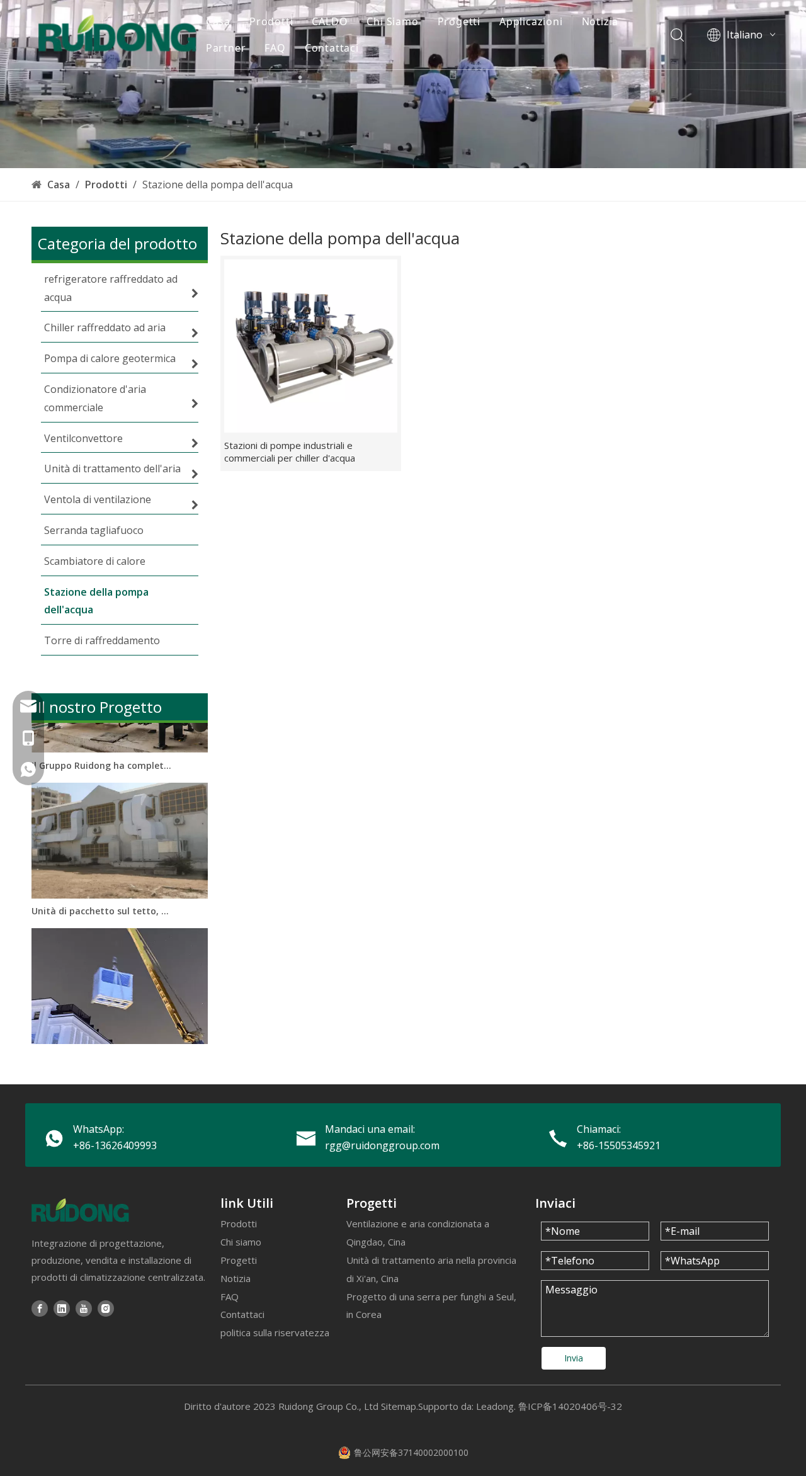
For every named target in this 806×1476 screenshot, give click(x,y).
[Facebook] (39, 1308)
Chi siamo (240, 1241)
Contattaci (332, 48)
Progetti (459, 21)
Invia (573, 1358)
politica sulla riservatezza (274, 1332)
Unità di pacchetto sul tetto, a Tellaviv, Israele (102, 901)
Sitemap (398, 1406)
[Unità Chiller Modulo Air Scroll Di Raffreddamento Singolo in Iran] (119, 1030)
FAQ (274, 48)
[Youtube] (84, 1308)
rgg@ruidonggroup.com (382, 1145)
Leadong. (496, 1406)
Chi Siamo (392, 21)
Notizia (600, 21)
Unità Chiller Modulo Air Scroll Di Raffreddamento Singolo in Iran (102, 1046)
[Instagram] (106, 1308)
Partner (226, 48)
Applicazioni (531, 21)
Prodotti (271, 21)
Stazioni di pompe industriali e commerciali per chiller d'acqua (289, 451)
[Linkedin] (62, 1308)
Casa (218, 21)
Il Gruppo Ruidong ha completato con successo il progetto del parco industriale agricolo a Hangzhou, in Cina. (102, 755)
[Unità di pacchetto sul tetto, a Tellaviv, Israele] (119, 885)
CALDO (330, 21)
